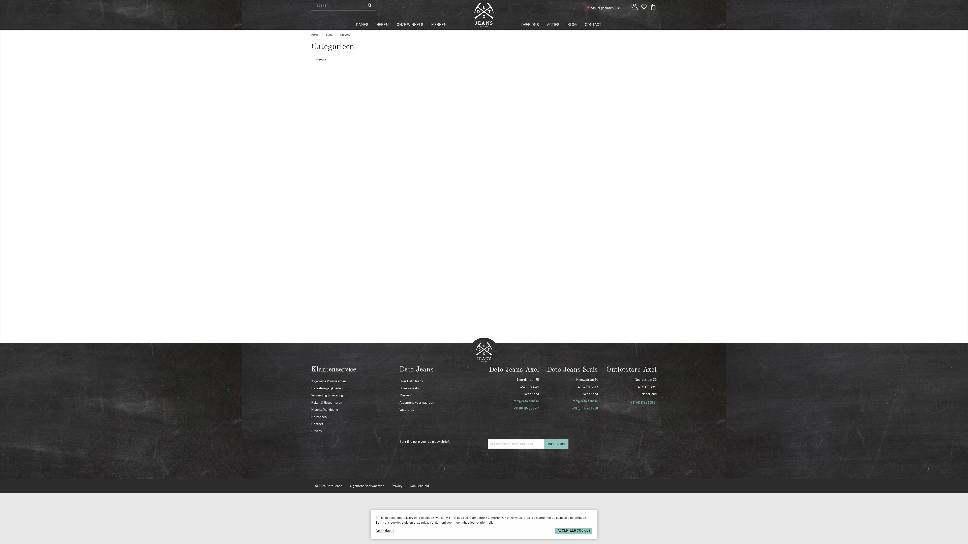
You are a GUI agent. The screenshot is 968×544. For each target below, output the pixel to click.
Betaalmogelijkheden (327, 388)
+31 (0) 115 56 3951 (644, 402)
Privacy (316, 431)
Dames (362, 24)
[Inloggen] (634, 6)
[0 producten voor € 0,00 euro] (653, 6)
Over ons (530, 24)
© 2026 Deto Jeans (328, 486)
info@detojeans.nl (526, 401)
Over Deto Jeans (411, 381)
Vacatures (407, 410)
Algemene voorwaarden (417, 402)
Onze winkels (410, 24)
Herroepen (319, 417)
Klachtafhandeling (324, 410)
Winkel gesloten (602, 8)
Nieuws (345, 34)
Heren (382, 24)
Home (315, 34)
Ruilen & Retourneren (326, 402)
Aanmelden (556, 444)
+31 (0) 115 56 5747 (526, 408)
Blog (572, 24)
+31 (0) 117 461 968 (585, 408)
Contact (593, 24)
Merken (439, 24)
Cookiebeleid (419, 486)
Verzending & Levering (327, 395)
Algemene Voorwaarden (328, 381)
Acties (553, 24)
